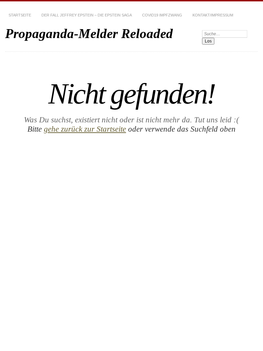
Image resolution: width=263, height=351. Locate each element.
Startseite (20, 15)
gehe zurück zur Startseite (85, 128)
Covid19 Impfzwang (162, 15)
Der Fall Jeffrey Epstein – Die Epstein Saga (86, 15)
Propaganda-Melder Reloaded (89, 33)
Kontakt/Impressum (212, 15)
